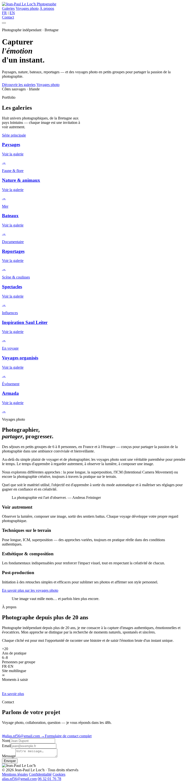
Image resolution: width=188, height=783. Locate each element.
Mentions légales (15, 774)
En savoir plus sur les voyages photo (30, 590)
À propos (47, 8)
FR (4, 13)
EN (12, 13)
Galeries (8, 8)
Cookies (59, 774)
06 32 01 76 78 (49, 779)
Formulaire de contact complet (66, 736)
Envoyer (10, 761)
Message (8, 756)
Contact (8, 17)
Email (6, 746)
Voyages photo (27, 8)
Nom (6, 741)
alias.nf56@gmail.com (21, 736)
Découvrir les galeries (18, 85)
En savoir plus (13, 694)
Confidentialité (40, 774)
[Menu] (4, 23)
